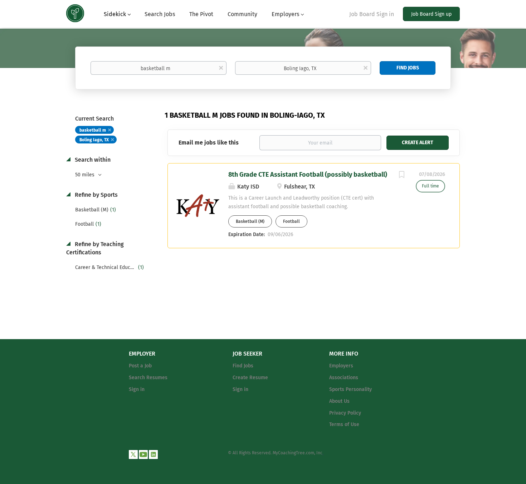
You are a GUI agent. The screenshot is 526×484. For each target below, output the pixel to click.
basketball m (92, 130)
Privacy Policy (345, 413)
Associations (343, 378)
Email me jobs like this (209, 142)
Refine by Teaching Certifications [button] (95, 248)
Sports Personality (350, 389)
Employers (341, 366)
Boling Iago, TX (94, 139)
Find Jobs (407, 68)
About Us (339, 401)
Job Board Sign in (371, 14)
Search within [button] (92, 159)
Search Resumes (148, 378)
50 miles (85, 175)
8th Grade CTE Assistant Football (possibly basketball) (307, 175)
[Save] (401, 175)
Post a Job (140, 366)
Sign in (137, 389)
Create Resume (250, 378)
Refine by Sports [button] (95, 194)
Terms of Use (344, 424)
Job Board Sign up (431, 14)
